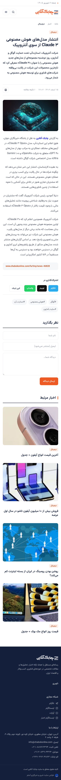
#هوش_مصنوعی (37, 301)
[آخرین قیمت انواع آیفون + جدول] (30, 426)
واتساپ (30, 288)
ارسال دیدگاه (49, 381)
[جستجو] (13, 12)
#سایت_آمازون (49, 309)
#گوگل (53, 301)
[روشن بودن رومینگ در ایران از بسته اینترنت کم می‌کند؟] (30, 542)
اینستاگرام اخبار (47, 718)
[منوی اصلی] (6, 12)
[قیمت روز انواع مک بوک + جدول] (30, 602)
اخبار (49, 24)
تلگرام (53, 288)
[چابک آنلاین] (46, 12)
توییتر (42, 288)
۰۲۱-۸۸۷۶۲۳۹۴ (40, 747)
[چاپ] (5, 90)
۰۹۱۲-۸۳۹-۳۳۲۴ (42, 752)
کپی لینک (16, 288)
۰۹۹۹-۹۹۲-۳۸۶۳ (41, 757)
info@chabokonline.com (40, 742)
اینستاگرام (50, 708)
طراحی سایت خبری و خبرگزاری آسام (40, 775)
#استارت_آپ (19, 301)
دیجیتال (54, 32)
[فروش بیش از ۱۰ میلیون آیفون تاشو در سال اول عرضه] (30, 482)
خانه (56, 24)
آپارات (51, 713)
